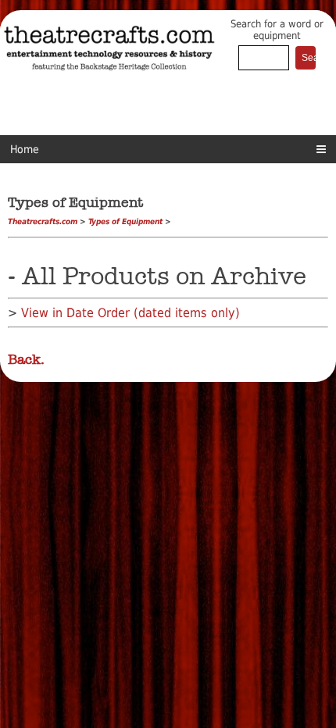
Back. (26, 359)
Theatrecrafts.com (42, 221)
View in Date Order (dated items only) (130, 312)
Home (24, 149)
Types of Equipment (125, 221)
